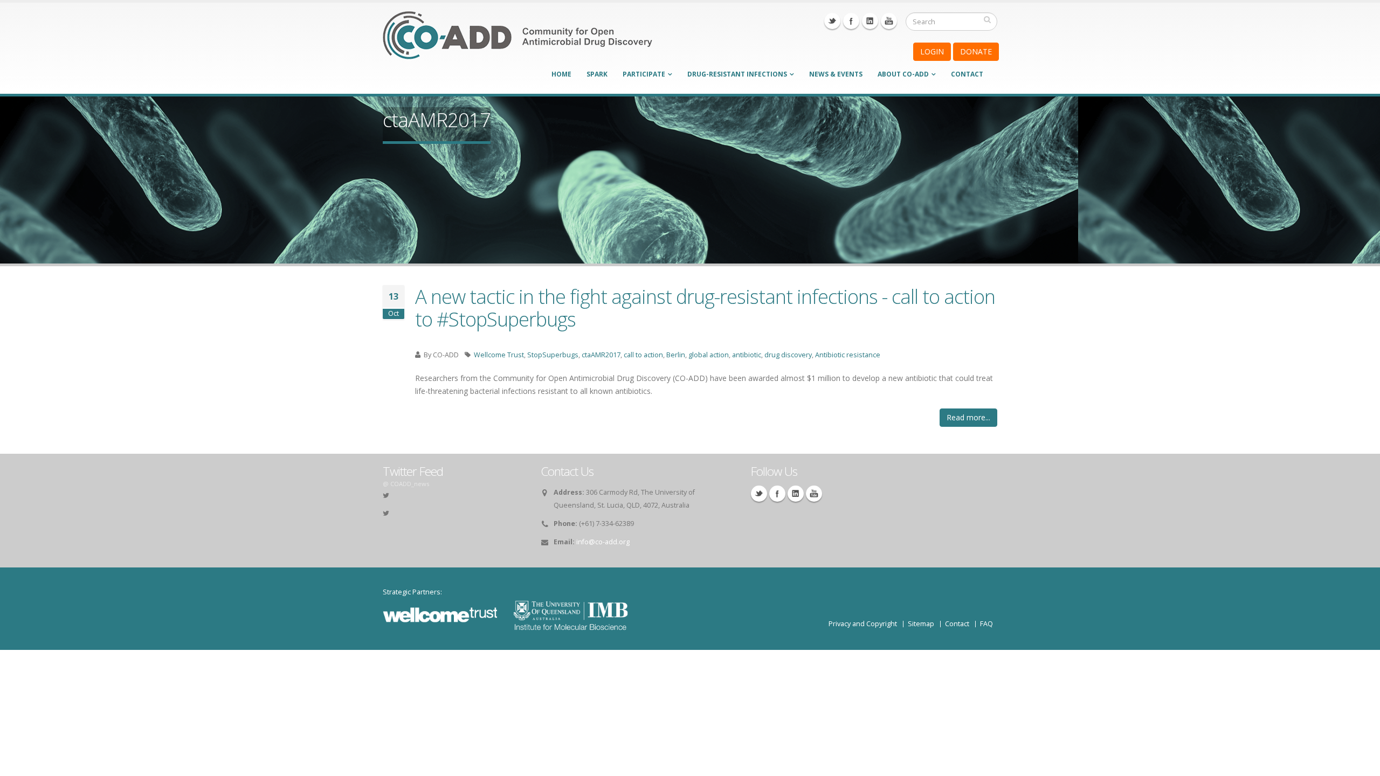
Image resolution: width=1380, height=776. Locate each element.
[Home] (517, 42)
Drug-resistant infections (737, 74)
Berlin (675, 354)
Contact (967, 74)
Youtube (889, 21)
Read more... (968, 417)
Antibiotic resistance (847, 354)
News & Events (835, 74)
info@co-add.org (603, 541)
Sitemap (921, 623)
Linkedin (870, 21)
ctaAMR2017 (601, 354)
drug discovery (788, 354)
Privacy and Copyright (863, 623)
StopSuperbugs (552, 354)
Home (561, 74)
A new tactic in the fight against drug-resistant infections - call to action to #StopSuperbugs (705, 307)
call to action (643, 354)
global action (708, 354)
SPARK (597, 74)
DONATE (976, 51)
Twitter (832, 21)
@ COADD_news (406, 484)
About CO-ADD (903, 74)
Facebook (851, 21)
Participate (644, 74)
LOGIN (932, 51)
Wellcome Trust (499, 354)
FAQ (986, 623)
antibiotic (746, 354)
